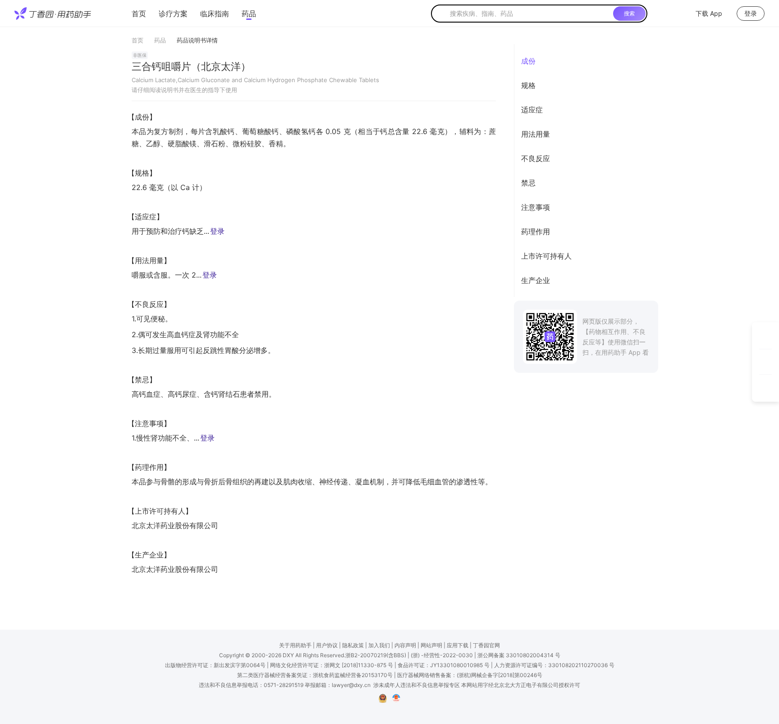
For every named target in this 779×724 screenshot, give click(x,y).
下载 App (709, 13)
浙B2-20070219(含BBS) (375, 655)
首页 (139, 13)
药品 (249, 13)
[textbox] (529, 13)
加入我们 (379, 645)
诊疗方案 (173, 13)
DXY (288, 655)
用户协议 (327, 645)
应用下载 (457, 645)
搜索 (629, 13)
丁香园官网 (486, 645)
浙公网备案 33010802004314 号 (518, 655)
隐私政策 (353, 645)
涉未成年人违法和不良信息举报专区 (416, 685)
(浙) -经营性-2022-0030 (442, 655)
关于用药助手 (295, 645)
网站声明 (431, 645)
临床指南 (214, 13)
